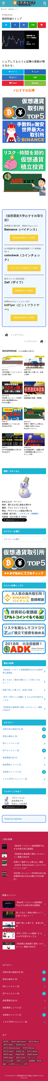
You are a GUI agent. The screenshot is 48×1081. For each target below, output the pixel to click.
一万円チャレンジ (21, 1061)
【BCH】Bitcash (33, 1041)
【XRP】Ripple (8, 1058)
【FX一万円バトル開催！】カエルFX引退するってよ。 (23, 698)
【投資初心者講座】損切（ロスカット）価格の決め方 (22, 708)
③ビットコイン (11, 743)
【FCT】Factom (8, 1051)
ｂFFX (25, 1064)
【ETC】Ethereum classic (11, 1048)
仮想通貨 (32, 1061)
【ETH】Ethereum (28, 1048)
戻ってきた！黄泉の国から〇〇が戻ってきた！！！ (21, 681)
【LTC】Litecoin (31, 1051)
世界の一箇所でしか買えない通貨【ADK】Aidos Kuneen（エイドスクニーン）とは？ (30, 865)
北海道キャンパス (12, 772)
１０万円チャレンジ (14, 1064)
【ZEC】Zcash (20, 1058)
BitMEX (35, 514)
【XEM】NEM (19, 1054)
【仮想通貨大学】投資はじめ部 (26, 1075)
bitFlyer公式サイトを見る (24, 318)
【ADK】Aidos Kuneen (18, 1041)
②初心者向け (10, 736)
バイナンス (25, 514)
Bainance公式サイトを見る (24, 238)
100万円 (5, 1041)
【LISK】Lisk (20, 1051)
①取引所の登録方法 (13, 729)
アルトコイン (31, 1058)
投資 (4, 1064)
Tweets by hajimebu (13, 819)
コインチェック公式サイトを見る (24, 268)
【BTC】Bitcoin (8, 1045)
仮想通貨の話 (10, 757)
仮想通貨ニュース (12, 764)
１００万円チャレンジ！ (15, 779)
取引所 (39, 1061)
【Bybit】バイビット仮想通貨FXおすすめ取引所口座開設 (23, 671)
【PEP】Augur (8, 1054)
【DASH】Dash (20, 1045)
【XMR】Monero (32, 1054)
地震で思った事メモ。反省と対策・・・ (20, 690)
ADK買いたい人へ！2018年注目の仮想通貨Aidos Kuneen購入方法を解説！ (30, 876)
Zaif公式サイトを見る (24, 291)
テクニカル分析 (8, 1061)
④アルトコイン (11, 750)
